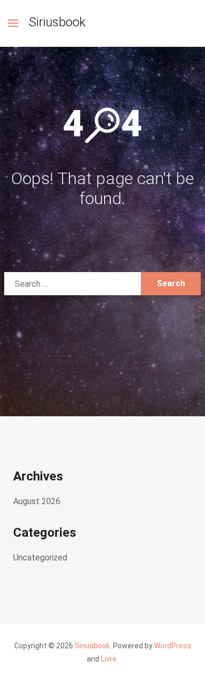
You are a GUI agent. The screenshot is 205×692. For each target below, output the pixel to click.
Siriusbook (57, 22)
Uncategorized (40, 558)
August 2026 (36, 501)
